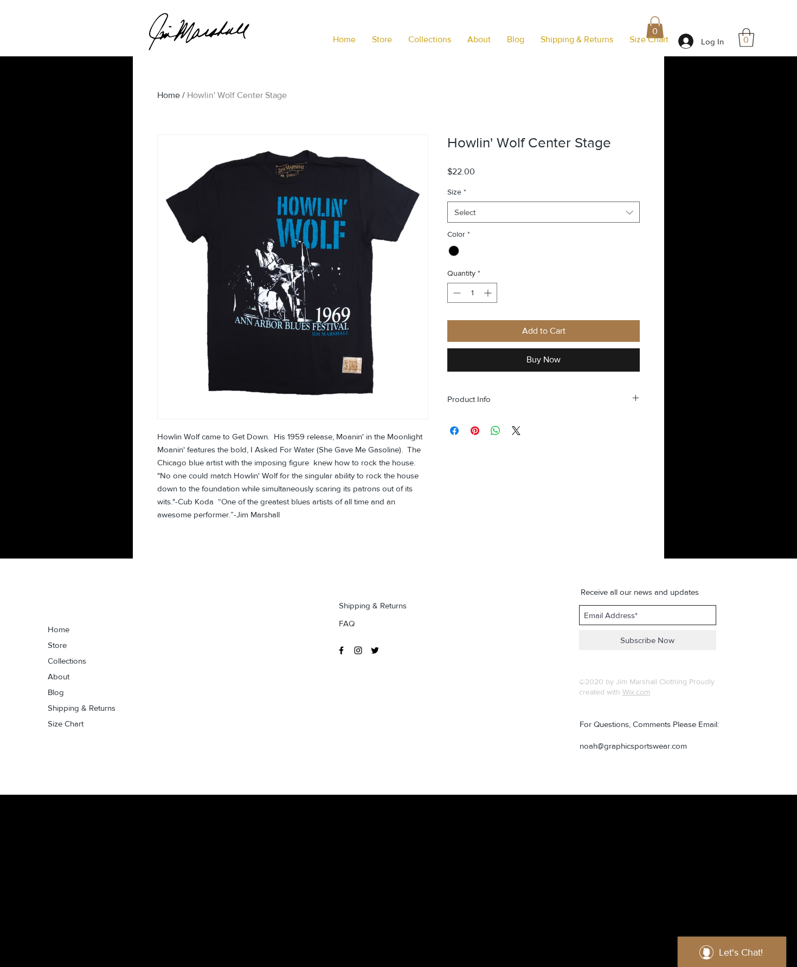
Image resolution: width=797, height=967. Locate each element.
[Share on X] (516, 430)
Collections (67, 660)
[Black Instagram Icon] (358, 650)
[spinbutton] (472, 292)
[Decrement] (455, 292)
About (58, 676)
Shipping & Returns (81, 707)
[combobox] (543, 212)
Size (456, 191)
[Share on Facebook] (454, 430)
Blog (56, 692)
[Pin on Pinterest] (474, 430)
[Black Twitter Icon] (375, 650)
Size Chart (65, 723)
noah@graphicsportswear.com (633, 745)
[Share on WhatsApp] (495, 430)
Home (168, 95)
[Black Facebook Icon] (341, 650)
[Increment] (489, 292)
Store (57, 645)
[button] (746, 37)
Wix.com (636, 691)
